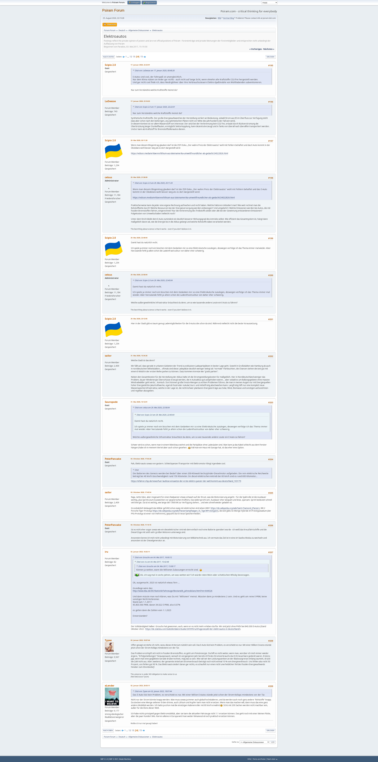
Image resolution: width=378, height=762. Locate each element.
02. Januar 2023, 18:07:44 (140, 640)
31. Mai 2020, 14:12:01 (139, 402)
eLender (109, 685)
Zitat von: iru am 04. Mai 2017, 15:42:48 (153, 562)
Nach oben (108, 730)
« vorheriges (255, 49)
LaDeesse (110, 101)
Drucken (270, 57)
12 (131, 56)
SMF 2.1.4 (104, 759)
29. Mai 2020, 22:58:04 (139, 275)
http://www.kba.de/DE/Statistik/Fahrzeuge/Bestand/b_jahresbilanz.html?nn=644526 (172, 590)
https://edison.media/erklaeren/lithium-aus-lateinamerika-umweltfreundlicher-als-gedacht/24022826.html (179, 153)
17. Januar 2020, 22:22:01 (140, 65)
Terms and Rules (259, 759)
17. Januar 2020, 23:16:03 (140, 101)
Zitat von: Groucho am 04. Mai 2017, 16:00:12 (153, 557)
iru (106, 551)
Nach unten (108, 57)
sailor (108, 355)
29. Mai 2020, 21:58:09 (139, 177)
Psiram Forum (113, 10)
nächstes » (268, 49)
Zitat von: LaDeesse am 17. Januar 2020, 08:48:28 (155, 70)
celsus (108, 177)
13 (134, 56)
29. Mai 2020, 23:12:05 (139, 319)
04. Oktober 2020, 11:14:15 (141, 525)
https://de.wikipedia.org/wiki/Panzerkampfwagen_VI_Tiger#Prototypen (185, 510)
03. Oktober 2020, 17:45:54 (141, 492)
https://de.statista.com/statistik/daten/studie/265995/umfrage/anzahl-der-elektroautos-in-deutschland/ (192, 629)
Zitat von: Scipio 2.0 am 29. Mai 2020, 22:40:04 (154, 280)
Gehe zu (235, 742)
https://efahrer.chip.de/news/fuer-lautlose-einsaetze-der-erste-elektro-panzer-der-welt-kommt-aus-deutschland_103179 (186, 481)
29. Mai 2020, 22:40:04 (139, 238)
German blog (228, 18)
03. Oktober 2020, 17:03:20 (141, 459)
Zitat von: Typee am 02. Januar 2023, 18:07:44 (153, 691)
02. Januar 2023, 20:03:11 (140, 685)
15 (141, 56)
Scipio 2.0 (110, 140)
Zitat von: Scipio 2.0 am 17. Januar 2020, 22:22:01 (155, 107)
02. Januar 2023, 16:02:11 (140, 552)
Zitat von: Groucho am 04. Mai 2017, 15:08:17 (157, 566)
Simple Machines (125, 759)
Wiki (219, 18)
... (128, 56)
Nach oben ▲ (272, 759)
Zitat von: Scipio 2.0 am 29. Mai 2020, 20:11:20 (154, 183)
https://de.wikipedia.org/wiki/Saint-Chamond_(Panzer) (235, 508)
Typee (108, 640)
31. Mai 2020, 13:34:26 (139, 355)
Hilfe (249, 759)
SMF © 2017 (113, 759)
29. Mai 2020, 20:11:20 (139, 140)
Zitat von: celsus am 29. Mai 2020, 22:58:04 (152, 407)
